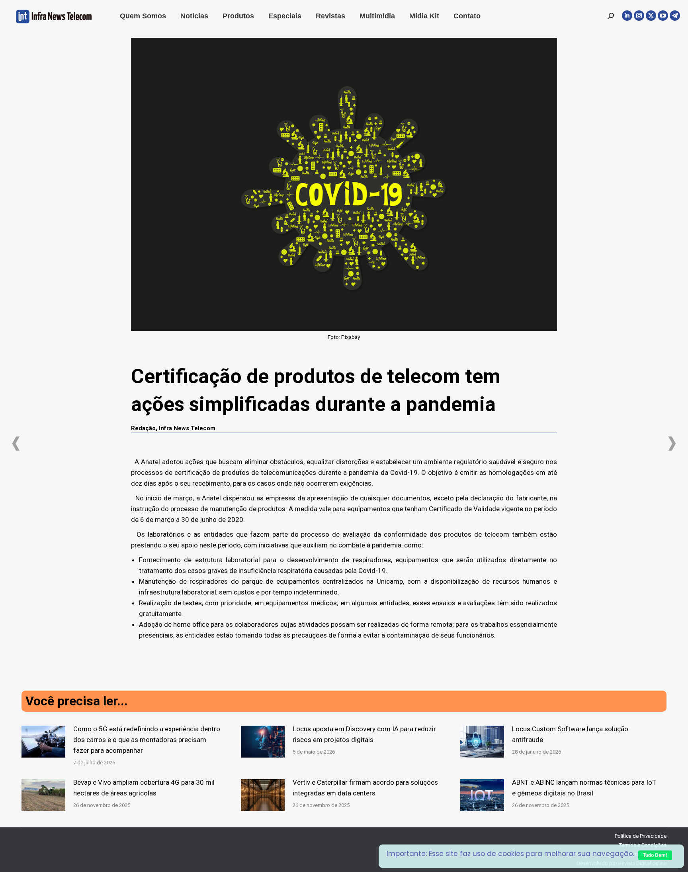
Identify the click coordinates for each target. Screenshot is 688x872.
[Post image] (43, 742)
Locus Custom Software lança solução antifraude (570, 734)
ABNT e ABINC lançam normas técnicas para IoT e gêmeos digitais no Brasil (584, 787)
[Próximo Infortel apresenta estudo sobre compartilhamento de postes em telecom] (672, 443)
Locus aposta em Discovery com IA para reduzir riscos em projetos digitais (364, 734)
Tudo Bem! (655, 855)
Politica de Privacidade (640, 836)
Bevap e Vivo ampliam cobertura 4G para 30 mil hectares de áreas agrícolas (144, 787)
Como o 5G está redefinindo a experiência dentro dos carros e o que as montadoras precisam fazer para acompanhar (146, 739)
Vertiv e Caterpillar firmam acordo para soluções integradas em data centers (365, 787)
